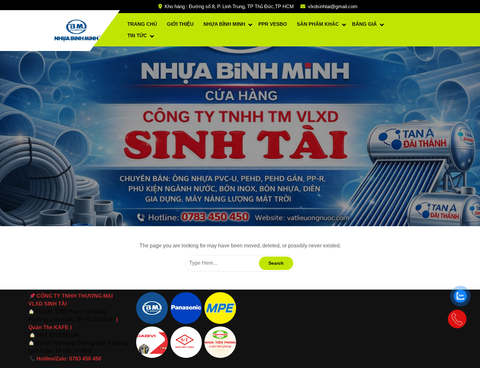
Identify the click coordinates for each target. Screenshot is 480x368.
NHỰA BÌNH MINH (224, 24)
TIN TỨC (137, 35)
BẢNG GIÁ (364, 24)
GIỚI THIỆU (180, 24)
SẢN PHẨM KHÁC (318, 24)
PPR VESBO (272, 24)
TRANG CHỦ (142, 24)
